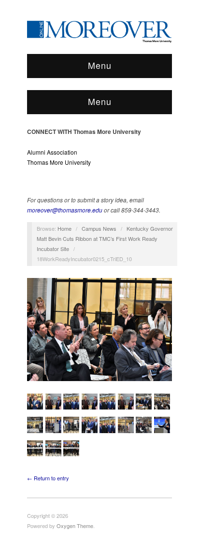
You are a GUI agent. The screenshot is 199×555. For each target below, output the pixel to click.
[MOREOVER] (99, 30)
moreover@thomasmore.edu (64, 210)
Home (64, 228)
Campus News (99, 228)
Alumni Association (52, 152)
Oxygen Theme (75, 525)
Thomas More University (59, 162)
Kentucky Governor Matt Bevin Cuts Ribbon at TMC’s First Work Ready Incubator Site (105, 238)
